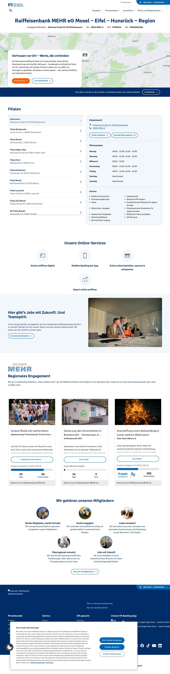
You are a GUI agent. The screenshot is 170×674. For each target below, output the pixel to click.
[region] (74, 646)
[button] (10, 647)
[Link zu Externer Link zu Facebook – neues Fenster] (142, 646)
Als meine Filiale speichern (123, 135)
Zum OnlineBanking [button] (41, 81)
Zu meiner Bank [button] (19, 81)
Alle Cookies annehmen (112, 640)
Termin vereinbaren (98, 135)
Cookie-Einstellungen (112, 654)
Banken (45, 620)
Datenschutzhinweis (38, 663)
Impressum (49, 663)
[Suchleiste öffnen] (10, 10)
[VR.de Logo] (18, 5)
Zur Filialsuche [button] (149, 92)
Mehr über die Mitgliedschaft (83, 572)
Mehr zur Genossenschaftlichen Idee (100, 604)
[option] (46, 121)
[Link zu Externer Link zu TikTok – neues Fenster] (148, 646)
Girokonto (80, 620)
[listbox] (46, 165)
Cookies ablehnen (112, 647)
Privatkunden (126, 2)
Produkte (11, 620)
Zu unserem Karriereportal (19, 336)
